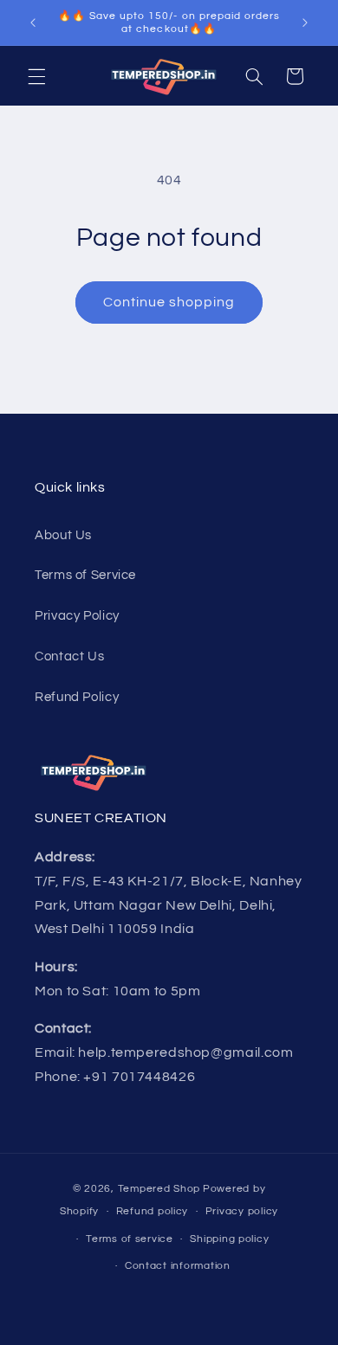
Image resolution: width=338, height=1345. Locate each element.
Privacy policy (241, 1211)
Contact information (178, 1266)
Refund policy (152, 1211)
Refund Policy (77, 697)
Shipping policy (229, 1239)
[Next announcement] (305, 22)
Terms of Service (85, 575)
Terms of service (129, 1239)
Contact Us (69, 656)
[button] (36, 76)
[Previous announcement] (33, 22)
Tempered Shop (159, 1189)
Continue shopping (169, 302)
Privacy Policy (77, 615)
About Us (63, 535)
